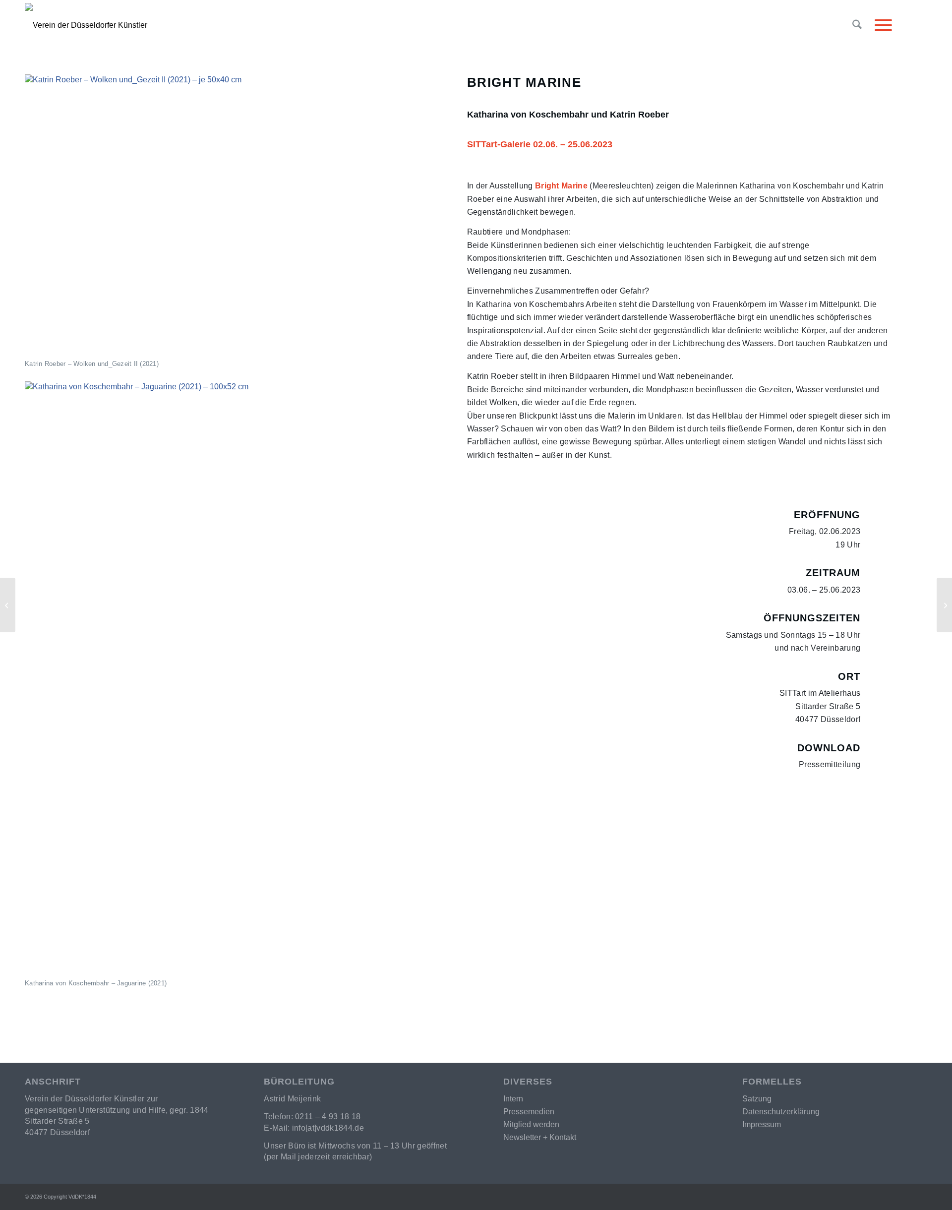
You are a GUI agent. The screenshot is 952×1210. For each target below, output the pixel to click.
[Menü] (880, 25)
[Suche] (857, 25)
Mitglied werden (531, 1124)
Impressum (761, 1124)
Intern (513, 1098)
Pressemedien (528, 1111)
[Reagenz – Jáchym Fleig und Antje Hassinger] (7, 605)
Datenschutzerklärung (781, 1111)
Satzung (757, 1098)
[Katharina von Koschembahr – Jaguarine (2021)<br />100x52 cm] (237, 678)
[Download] (881, 751)
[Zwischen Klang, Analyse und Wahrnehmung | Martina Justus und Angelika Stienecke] (944, 605)
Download (828, 747)
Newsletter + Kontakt (539, 1137)
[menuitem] (857, 25)
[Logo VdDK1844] (229, 25)
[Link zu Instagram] (919, 24)
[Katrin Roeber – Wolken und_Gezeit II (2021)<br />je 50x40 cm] (237, 215)
